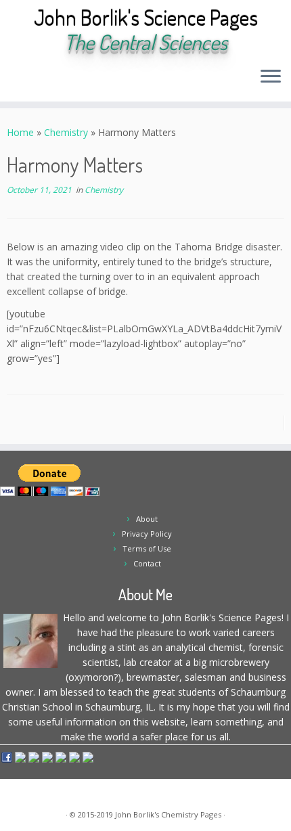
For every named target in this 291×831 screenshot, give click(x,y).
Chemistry (66, 132)
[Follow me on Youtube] (72, 80)
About (147, 519)
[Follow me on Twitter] (37, 80)
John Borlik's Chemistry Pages (168, 814)
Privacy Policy (147, 534)
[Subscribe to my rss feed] (14, 80)
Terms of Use (146, 548)
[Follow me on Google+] (60, 80)
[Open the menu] (271, 77)
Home (20, 132)
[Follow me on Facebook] (49, 80)
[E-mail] (26, 80)
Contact (147, 563)
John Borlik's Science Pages (146, 17)
